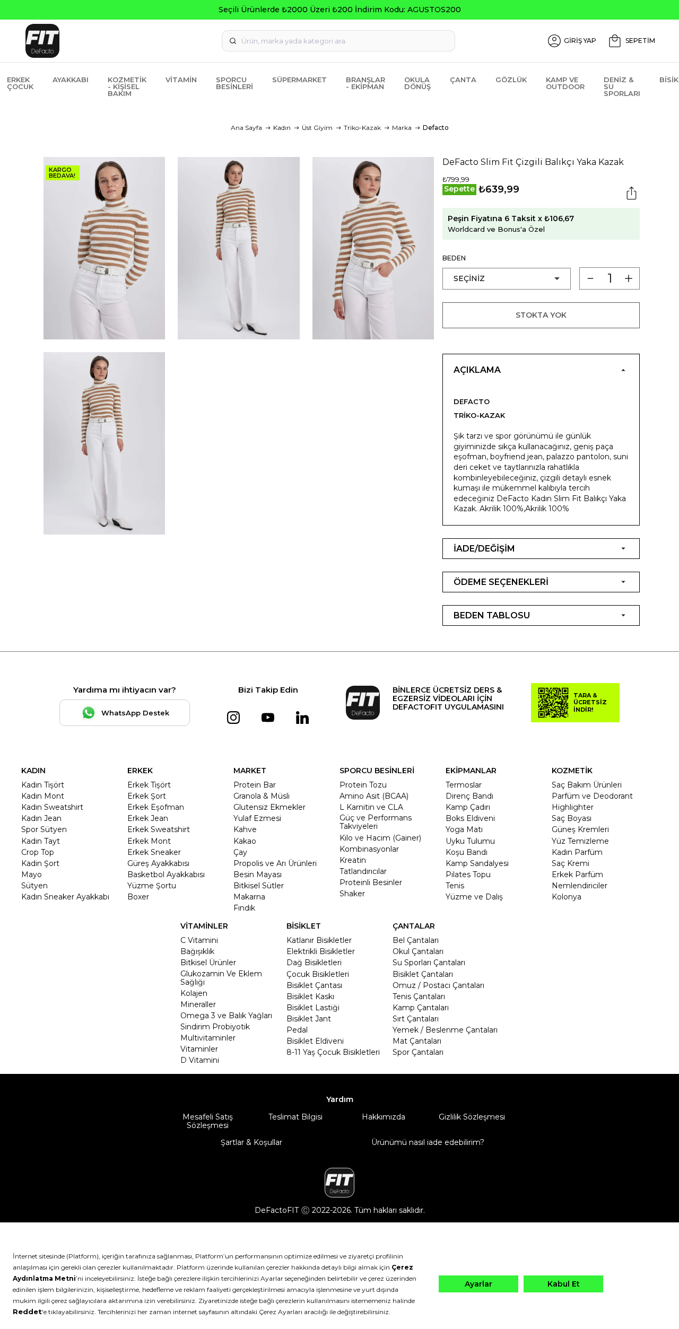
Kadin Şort (40, 863)
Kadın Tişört (42, 785)
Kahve (245, 829)
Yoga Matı (464, 829)
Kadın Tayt (40, 841)
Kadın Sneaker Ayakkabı (65, 897)
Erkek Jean (147, 818)
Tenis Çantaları (419, 996)
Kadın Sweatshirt (52, 807)
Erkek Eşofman (155, 807)
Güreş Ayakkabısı (158, 863)
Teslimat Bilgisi (295, 1117)
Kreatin (353, 860)
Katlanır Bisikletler (319, 940)
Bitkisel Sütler (258, 885)
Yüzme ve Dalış (474, 897)
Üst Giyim (317, 128)
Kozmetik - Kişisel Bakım (127, 86)
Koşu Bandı (467, 852)
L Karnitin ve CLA (371, 807)
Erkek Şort (146, 796)
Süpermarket (299, 79)
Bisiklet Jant (308, 1019)
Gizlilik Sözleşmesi (472, 1117)
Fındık (244, 908)
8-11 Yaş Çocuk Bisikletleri (333, 1052)
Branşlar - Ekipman (365, 83)
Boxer (138, 897)
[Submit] (233, 41)
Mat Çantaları (417, 1041)
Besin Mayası (257, 874)
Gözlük (511, 79)
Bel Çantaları (416, 940)
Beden (454, 258)
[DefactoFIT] (121, 41)
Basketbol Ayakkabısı (166, 874)
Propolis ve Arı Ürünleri (275, 863)
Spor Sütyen (44, 829)
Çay (240, 852)
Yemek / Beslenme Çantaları (445, 1030)
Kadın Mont (42, 796)
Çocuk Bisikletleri (317, 974)
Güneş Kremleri (580, 829)
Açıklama (477, 370)
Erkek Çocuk (20, 83)
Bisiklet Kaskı (310, 996)
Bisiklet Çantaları (423, 974)
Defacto (436, 128)
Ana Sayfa (246, 128)
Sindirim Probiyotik (215, 1026)
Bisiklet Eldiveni (315, 1041)
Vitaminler (199, 1049)
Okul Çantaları (418, 951)
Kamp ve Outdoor (565, 83)
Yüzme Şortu (151, 885)
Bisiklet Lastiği (313, 1007)
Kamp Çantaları (421, 1007)
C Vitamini (199, 940)
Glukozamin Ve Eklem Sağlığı (221, 978)
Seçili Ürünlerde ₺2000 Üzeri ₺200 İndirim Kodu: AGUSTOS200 (340, 9)
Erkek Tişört (149, 785)
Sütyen (34, 885)
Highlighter (573, 807)
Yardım (339, 1099)
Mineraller (198, 1004)
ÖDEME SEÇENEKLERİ (501, 582)
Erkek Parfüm (577, 874)
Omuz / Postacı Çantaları (438, 985)
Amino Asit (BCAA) (374, 796)
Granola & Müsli (261, 796)
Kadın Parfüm (577, 852)
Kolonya (566, 897)
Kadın (282, 128)
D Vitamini (199, 1060)
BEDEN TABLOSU (492, 615)
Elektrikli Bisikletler (320, 951)
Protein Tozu (363, 785)
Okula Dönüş (417, 83)
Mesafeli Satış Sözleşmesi (207, 1121)
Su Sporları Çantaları (429, 962)
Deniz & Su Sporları (622, 86)
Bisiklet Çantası (314, 985)
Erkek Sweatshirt (158, 829)
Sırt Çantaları (416, 1019)
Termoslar (464, 785)
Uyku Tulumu (470, 841)
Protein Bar (254, 785)
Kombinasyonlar (369, 849)
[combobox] (338, 40)
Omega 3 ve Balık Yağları (226, 1015)
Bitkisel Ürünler (208, 962)
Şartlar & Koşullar (251, 1142)
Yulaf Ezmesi (257, 818)
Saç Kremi (570, 863)
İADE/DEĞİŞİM (484, 549)
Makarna (249, 897)
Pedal (297, 1030)
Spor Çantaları (418, 1052)
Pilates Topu (468, 874)
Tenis (455, 885)
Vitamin (181, 79)
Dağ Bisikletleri (314, 962)
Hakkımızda (383, 1117)
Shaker (352, 893)
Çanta (463, 79)
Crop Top (37, 852)
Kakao (244, 841)
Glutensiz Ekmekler (269, 807)
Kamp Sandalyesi (477, 863)
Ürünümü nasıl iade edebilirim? (427, 1142)
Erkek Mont (149, 841)
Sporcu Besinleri (234, 83)
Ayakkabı (71, 79)
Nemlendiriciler (579, 885)
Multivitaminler (208, 1038)
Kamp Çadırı (468, 807)
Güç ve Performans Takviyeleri (376, 822)
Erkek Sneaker (154, 852)
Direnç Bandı (469, 796)
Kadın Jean (41, 818)
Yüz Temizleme (580, 841)
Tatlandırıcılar (363, 871)
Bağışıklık (197, 951)
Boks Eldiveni (470, 818)
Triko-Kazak (362, 128)
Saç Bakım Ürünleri (587, 785)
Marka (402, 128)
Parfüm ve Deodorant (592, 796)
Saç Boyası (571, 818)
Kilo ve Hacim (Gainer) (380, 838)
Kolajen (193, 993)
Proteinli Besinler (371, 882)
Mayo (31, 874)
